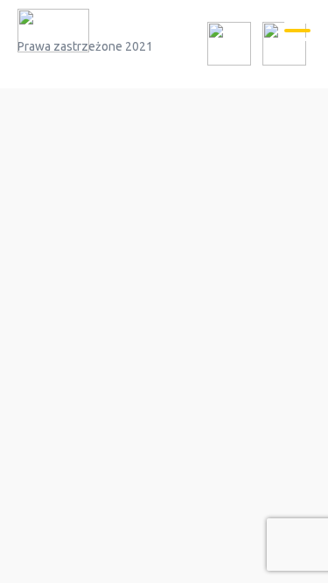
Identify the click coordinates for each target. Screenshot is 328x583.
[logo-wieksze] (53, 33)
